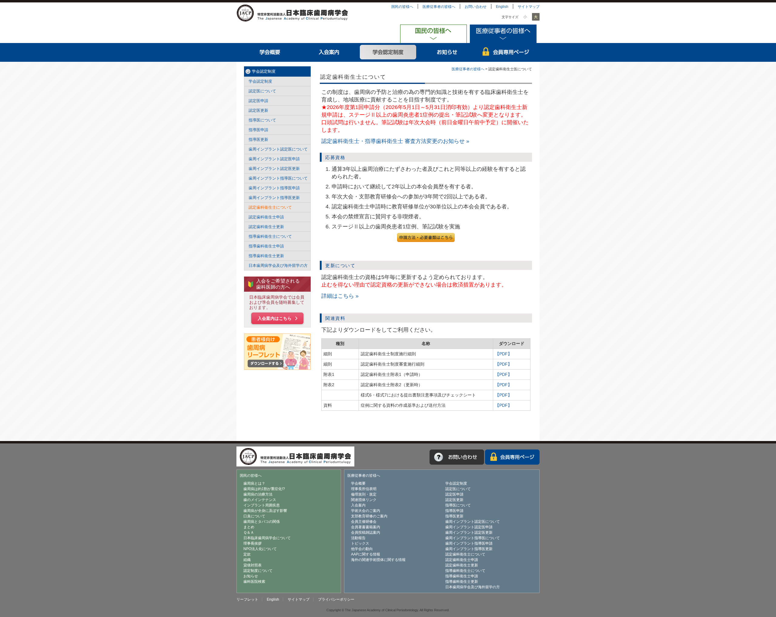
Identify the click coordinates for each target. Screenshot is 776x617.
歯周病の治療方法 (258, 494)
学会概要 (269, 52)
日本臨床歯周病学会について (267, 538)
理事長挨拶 (252, 543)
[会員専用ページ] (512, 457)
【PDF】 (503, 353)
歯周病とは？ (254, 483)
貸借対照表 (252, 565)
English (502, 7)
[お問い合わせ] (457, 457)
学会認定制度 (388, 52)
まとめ (248, 527)
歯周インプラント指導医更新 (274, 197)
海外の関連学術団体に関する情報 (378, 560)
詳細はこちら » (340, 296)
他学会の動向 (362, 549)
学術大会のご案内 (365, 511)
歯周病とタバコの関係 (261, 521)
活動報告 (358, 538)
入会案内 (329, 52)
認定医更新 (258, 110)
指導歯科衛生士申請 (266, 246)
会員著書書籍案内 (365, 527)
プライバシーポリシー (336, 599)
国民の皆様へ (402, 7)
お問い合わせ (476, 7)
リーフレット (247, 599)
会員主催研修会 (363, 521)
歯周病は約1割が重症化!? (264, 489)
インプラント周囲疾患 (261, 505)
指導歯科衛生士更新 (266, 256)
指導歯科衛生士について (270, 236)
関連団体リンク (363, 500)
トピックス (360, 543)
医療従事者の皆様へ (439, 7)
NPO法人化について (260, 549)
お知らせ (447, 52)
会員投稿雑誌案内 (365, 532)
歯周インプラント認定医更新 (274, 168)
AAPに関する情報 (365, 554)
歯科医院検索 (254, 581)
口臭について (254, 516)
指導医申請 (258, 130)
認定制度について (258, 571)
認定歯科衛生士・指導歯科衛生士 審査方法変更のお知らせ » (395, 141)
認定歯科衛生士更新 (266, 226)
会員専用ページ (506, 52)
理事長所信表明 (363, 489)
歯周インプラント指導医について (278, 178)
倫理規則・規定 (363, 494)
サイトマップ (529, 7)
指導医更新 (258, 139)
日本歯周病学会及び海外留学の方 (278, 265)
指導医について (262, 120)
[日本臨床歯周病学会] (292, 12)
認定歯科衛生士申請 (266, 217)
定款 (247, 554)
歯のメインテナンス (259, 500)
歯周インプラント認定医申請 (274, 159)
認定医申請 (258, 100)
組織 (247, 560)
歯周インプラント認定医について (278, 149)
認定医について (262, 91)
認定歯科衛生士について (270, 207)
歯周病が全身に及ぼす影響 (265, 511)
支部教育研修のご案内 (369, 516)
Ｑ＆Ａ (248, 532)
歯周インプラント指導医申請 (274, 188)
